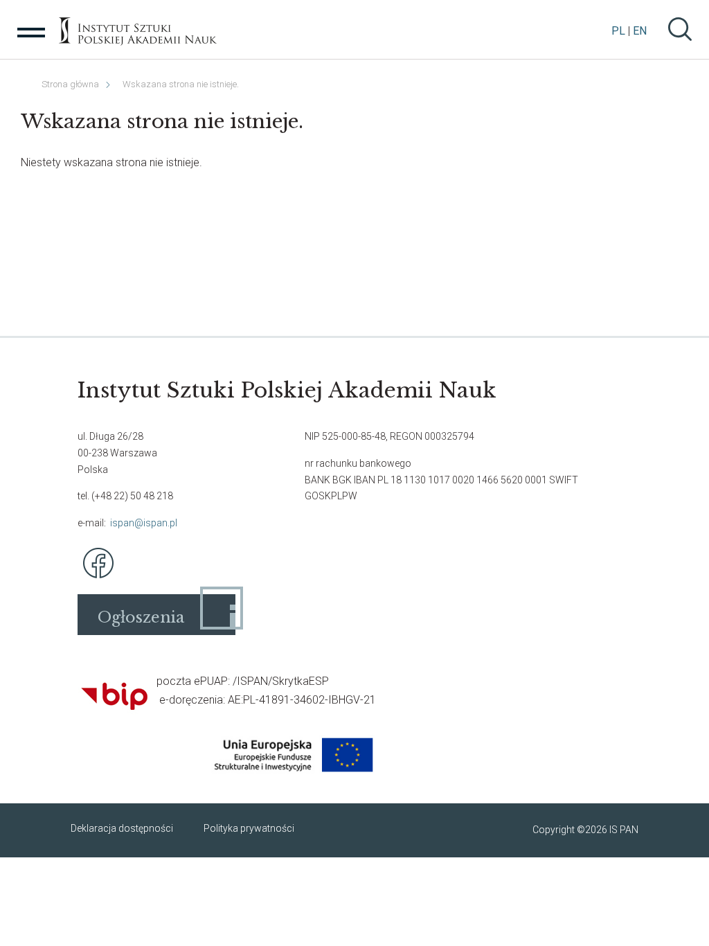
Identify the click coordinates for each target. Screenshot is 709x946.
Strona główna (70, 84)
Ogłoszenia (141, 617)
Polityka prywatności (249, 828)
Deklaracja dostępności (122, 828)
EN (640, 30)
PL (618, 30)
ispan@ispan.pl (143, 522)
